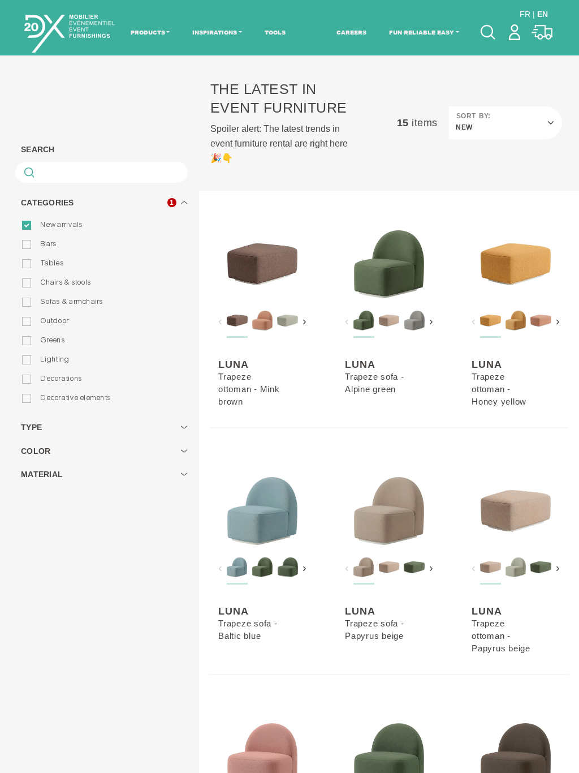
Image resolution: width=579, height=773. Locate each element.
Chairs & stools (66, 282)
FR (525, 14)
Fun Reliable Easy (421, 32)
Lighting (55, 359)
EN (542, 14)
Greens (53, 340)
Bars (49, 243)
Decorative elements (76, 397)
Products (148, 32)
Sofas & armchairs (72, 301)
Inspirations (214, 32)
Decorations (61, 378)
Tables (52, 263)
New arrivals (62, 224)
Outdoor (55, 320)
